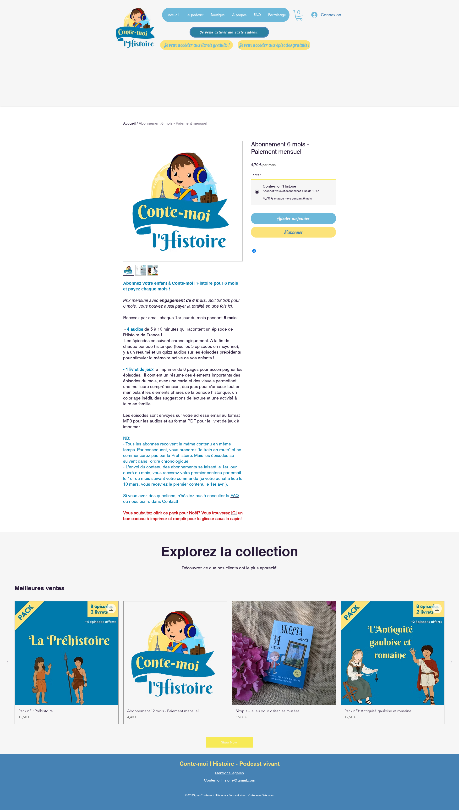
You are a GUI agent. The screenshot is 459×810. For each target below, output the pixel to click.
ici (230, 306)
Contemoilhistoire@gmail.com (229, 780)
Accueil (129, 123)
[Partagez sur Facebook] (254, 251)
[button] (299, 15)
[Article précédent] (8, 662)
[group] (229, 662)
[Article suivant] (451, 662)
